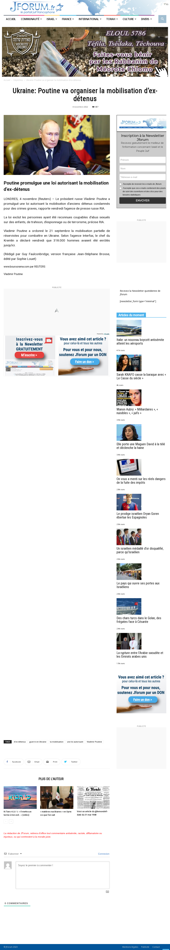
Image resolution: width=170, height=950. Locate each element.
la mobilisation (56, 741)
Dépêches (18, 80)
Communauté (30, 19)
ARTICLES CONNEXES (20, 779)
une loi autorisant (75, 741)
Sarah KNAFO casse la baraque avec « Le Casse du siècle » (141, 376)
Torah (110, 19)
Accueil (11, 19)
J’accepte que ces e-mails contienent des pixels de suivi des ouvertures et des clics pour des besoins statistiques (144, 191)
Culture (128, 19)
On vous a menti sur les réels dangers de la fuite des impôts (141, 481)
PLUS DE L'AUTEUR (51, 779)
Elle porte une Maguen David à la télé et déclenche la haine (141, 446)
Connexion (103, 853)
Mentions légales (130, 947)
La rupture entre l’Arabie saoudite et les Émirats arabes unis (140, 654)
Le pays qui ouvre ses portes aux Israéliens (138, 585)
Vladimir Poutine (94, 741)
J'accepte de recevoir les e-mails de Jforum (142, 184)
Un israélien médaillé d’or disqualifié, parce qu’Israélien (140, 550)
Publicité (145, 947)
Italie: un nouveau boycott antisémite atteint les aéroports (140, 341)
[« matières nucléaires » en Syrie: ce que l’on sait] (56, 797)
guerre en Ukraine (37, 741)
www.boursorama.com (17, 266)
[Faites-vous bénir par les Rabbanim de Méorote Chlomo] (85, 52)
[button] (162, 19)
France (66, 19)
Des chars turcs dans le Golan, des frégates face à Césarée (139, 620)
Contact (156, 947)
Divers (145, 19)
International (89, 19)
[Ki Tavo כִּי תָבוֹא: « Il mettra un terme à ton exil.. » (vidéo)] (20, 797)
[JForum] (85, 7)
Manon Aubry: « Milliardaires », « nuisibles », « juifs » (137, 411)
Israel (50, 19)
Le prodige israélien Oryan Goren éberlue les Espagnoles (138, 515)
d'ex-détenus (20, 741)
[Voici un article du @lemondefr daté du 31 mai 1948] (93, 797)
